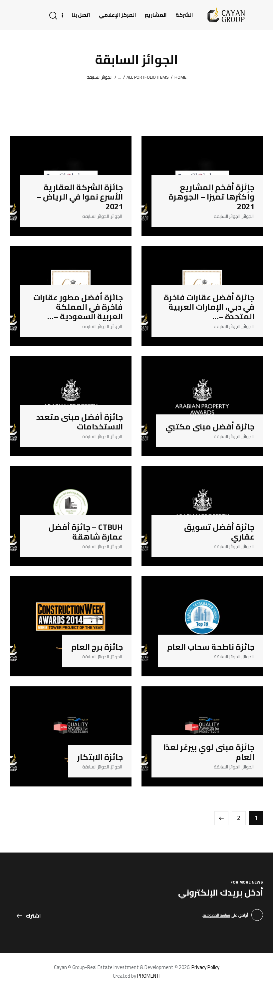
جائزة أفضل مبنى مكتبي (209, 427)
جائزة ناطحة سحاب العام (210, 647)
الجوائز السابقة (227, 216)
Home (180, 77)
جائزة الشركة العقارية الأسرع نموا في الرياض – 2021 (80, 197)
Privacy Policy (205, 967)
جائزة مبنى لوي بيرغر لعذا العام (208, 752)
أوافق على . (225, 915)
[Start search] (54, 16)
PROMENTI (148, 976)
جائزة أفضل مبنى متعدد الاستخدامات (79, 422)
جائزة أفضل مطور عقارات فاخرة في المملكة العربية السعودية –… (78, 307)
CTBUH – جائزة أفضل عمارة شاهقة (86, 532)
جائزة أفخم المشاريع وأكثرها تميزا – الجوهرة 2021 (211, 197)
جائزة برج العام (97, 647)
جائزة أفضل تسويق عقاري (219, 532)
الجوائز (248, 216)
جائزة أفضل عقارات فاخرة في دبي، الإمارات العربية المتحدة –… (209, 307)
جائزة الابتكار (100, 757)
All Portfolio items (148, 77)
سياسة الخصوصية (216, 915)
